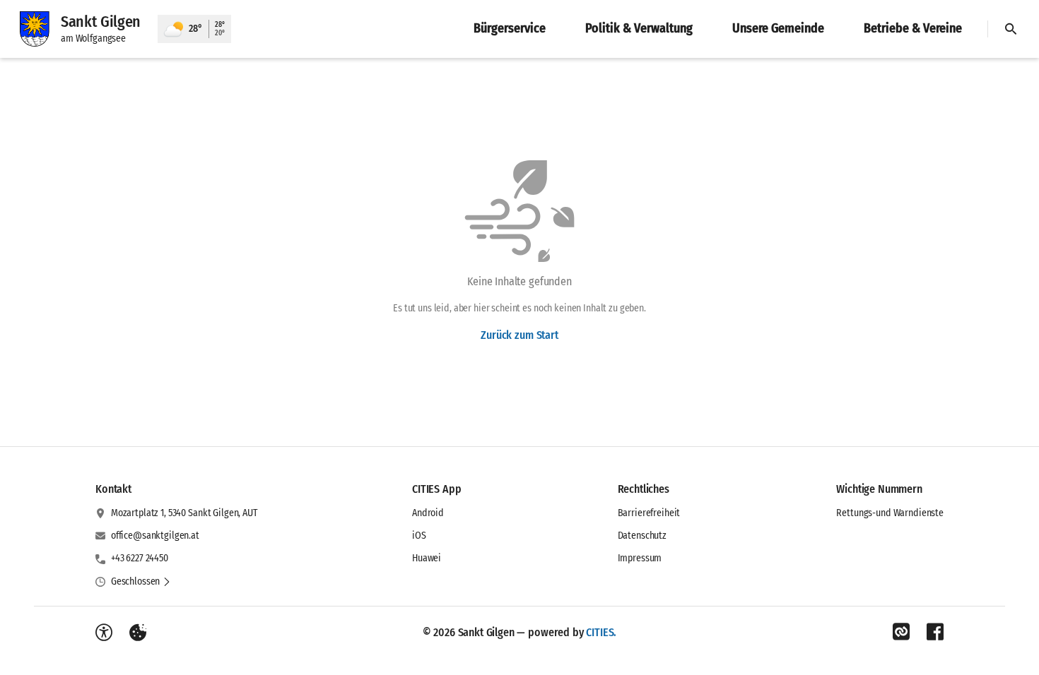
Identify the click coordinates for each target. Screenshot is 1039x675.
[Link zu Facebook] (935, 631)
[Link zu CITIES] (901, 631)
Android (428, 513)
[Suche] (1010, 29)
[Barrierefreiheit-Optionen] (103, 632)
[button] (141, 582)
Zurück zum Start (519, 335)
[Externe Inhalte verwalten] (137, 632)
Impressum (640, 558)
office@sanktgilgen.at (155, 536)
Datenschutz (642, 536)
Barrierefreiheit (649, 513)
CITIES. (601, 632)
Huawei (426, 558)
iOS (419, 536)
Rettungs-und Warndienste (890, 513)
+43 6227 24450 (139, 558)
